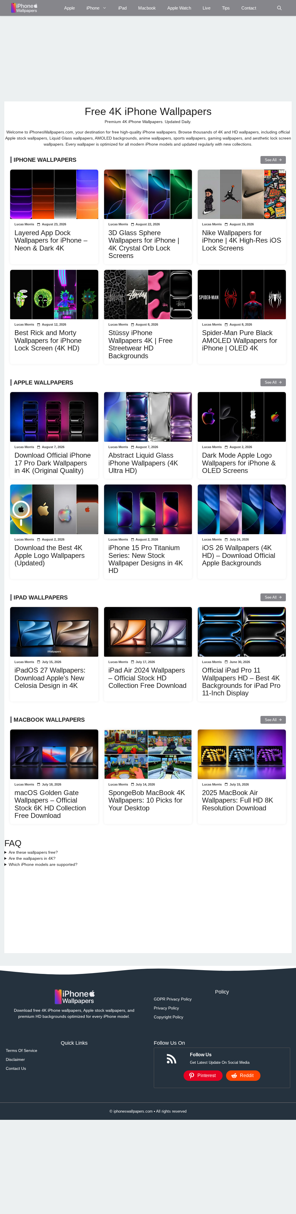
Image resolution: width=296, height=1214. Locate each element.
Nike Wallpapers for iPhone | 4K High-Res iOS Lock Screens (241, 240)
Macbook (147, 7)
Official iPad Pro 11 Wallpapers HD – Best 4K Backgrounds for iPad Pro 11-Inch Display (241, 681)
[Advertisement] (148, 58)
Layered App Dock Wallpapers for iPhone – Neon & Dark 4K (50, 240)
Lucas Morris (24, 224)
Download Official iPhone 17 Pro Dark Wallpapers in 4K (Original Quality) (52, 462)
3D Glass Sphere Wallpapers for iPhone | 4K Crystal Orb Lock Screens (143, 244)
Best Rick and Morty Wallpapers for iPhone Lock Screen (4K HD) (48, 340)
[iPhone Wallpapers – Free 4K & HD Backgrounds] (24, 8)
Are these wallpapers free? (33, 852)
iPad (122, 7)
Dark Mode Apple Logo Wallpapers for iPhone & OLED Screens (239, 462)
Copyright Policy (168, 1017)
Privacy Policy (166, 1008)
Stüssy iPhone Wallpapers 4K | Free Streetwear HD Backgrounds (140, 344)
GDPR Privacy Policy (173, 999)
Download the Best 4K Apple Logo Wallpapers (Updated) (49, 555)
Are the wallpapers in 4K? (32, 858)
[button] (279, 8)
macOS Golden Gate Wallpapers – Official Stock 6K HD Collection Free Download (50, 804)
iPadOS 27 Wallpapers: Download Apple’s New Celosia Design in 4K (50, 677)
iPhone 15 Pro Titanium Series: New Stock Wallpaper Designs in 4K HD (145, 559)
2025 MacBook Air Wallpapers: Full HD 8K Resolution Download (237, 800)
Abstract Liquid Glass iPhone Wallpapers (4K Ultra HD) (143, 462)
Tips (226, 7)
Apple (69, 7)
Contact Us (16, 1068)
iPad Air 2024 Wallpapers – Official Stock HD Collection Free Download (147, 677)
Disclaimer (15, 1059)
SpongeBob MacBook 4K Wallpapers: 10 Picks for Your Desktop (146, 800)
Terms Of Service (21, 1050)
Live (206, 7)
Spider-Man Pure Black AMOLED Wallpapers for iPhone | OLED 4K (239, 340)
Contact (248, 7)
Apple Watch (179, 7)
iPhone (92, 7)
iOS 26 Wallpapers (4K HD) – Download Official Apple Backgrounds (238, 555)
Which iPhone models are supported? (43, 864)
